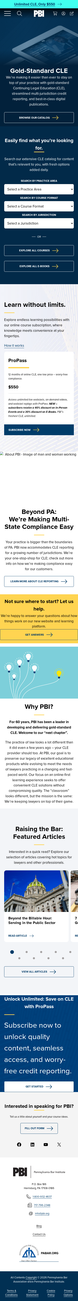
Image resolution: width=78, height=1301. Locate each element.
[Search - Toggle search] (19, 13)
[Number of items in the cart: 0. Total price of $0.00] (55, 13)
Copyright (31, 1277)
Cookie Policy (51, 1293)
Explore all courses (34, 250)
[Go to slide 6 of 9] (19, 958)
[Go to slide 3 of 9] (41, 952)
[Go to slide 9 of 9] (63, 958)
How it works (14, 345)
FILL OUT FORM (34, 1128)
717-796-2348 (42, 1205)
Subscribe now (20, 430)
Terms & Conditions (11, 1293)
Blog (39, 1226)
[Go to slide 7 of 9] (34, 958)
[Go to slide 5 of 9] (70, 952)
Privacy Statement (32, 1293)
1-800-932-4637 (42, 1196)
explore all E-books (35, 266)
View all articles (34, 972)
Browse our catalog (34, 118)
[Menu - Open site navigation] (7, 13)
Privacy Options (68, 1293)
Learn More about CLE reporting (34, 581)
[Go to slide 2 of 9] (27, 952)
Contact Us (39, 1234)
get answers (34, 635)
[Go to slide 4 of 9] (56, 952)
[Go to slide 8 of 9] (48, 958)
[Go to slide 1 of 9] (12, 952)
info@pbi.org (42, 1213)
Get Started (34, 1086)
